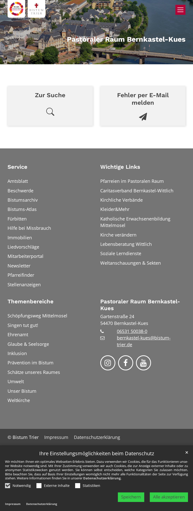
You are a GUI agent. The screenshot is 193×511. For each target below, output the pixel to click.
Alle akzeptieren (169, 497)
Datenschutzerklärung (102, 478)
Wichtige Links (120, 167)
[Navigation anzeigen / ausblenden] (180, 10)
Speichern (131, 497)
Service (17, 167)
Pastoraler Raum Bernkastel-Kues (140, 305)
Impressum (13, 504)
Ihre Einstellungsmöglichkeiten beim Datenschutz (96, 453)
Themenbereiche (31, 301)
